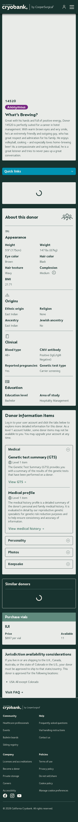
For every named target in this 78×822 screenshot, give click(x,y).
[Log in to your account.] (65, 7)
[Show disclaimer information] (54, 273)
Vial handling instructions (52, 730)
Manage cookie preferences (53, 790)
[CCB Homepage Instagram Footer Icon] (12, 795)
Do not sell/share (48, 776)
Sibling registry (10, 744)
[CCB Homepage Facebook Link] (5, 795)
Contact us (44, 737)
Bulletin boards (10, 737)
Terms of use (45, 761)
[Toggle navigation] (72, 7)
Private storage (11, 776)
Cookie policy (46, 783)
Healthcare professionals (16, 722)
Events (6, 730)
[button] (39, 449)
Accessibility (9, 790)
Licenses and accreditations (17, 761)
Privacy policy (46, 768)
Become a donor (11, 768)
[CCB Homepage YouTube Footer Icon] (19, 795)
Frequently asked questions (53, 722)
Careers (7, 783)
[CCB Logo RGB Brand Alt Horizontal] (28, 7)
